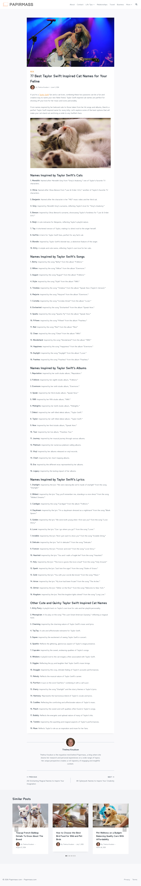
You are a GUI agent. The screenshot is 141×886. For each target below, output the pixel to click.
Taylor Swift (44, 94)
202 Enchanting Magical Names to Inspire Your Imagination (45, 780)
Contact (80, 4)
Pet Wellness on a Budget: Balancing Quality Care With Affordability (110, 836)
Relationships (102, 4)
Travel (112, 4)
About (72, 4)
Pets (32, 71)
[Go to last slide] (16, 829)
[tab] (66, 855)
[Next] (125, 829)
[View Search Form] (136, 4)
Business (120, 4)
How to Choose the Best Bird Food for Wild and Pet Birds (69, 836)
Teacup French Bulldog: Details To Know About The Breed (29, 836)
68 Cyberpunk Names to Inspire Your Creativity (95, 779)
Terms (134, 879)
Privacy (127, 879)
